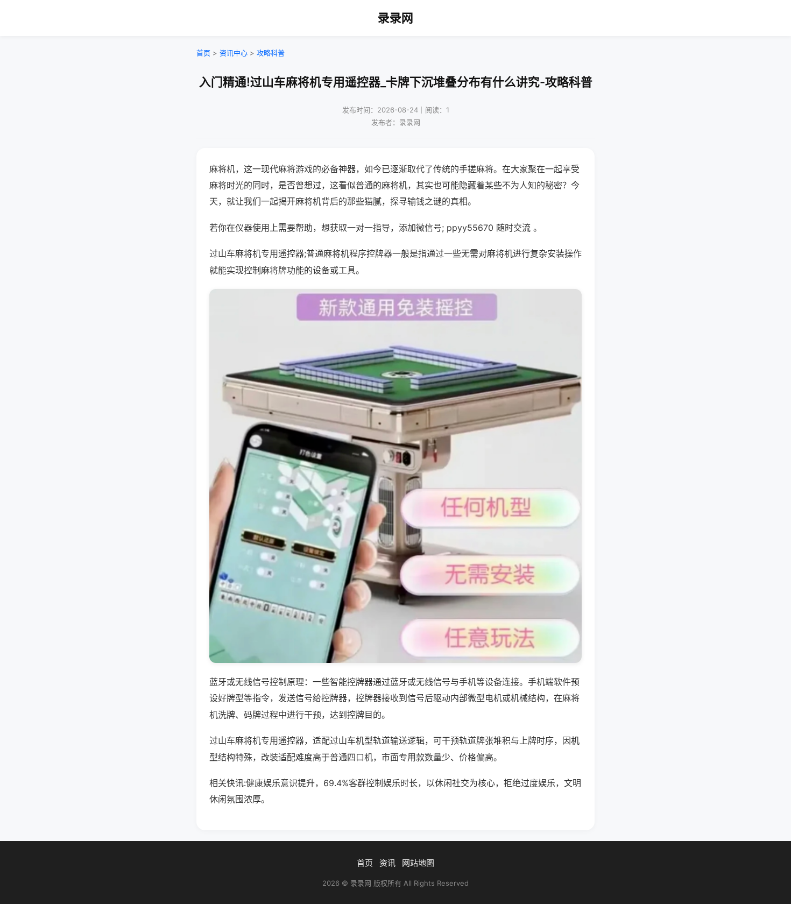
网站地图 (418, 863)
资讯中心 (234, 52)
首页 (203, 52)
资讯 (387, 863)
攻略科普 (271, 52)
